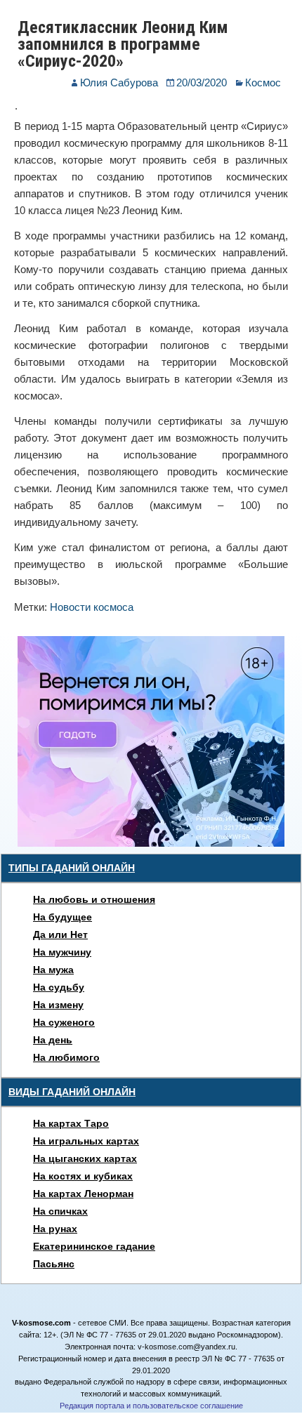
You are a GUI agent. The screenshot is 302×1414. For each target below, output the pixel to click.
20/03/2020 (201, 82)
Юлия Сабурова (119, 82)
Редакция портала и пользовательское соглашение (151, 1405)
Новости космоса (91, 607)
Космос (263, 82)
